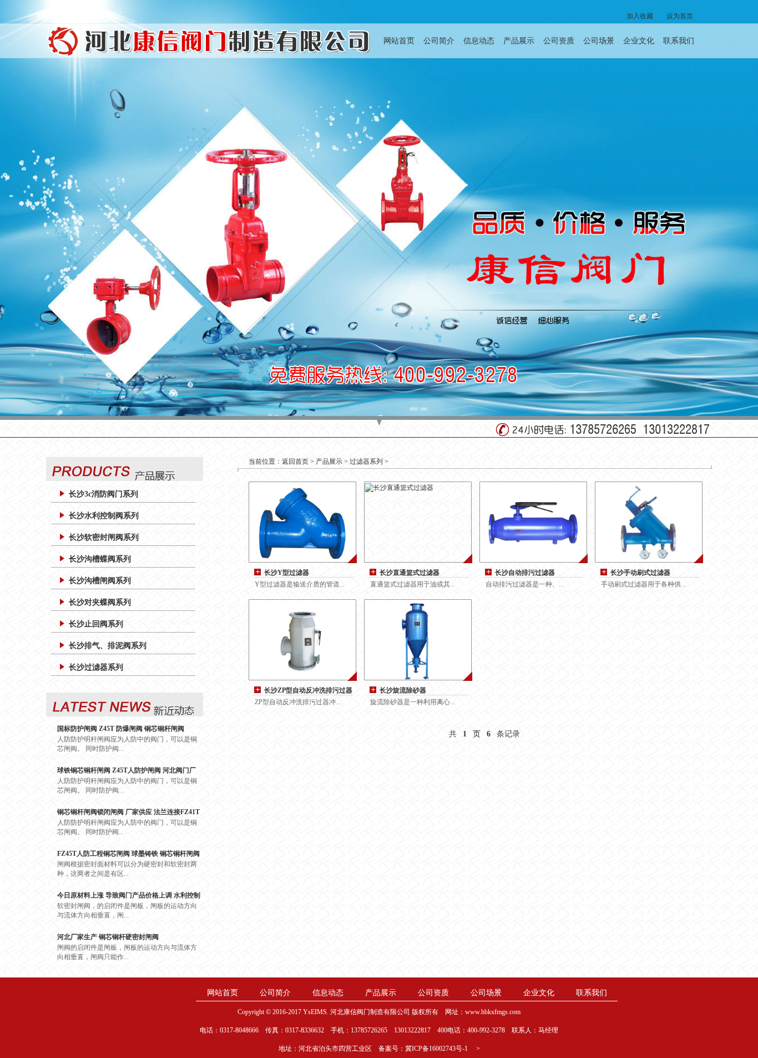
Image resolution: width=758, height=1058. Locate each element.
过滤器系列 (366, 461)
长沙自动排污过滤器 (525, 572)
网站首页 (399, 41)
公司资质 (558, 41)
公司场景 (598, 41)
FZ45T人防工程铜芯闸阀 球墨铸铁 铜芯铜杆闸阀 (128, 854)
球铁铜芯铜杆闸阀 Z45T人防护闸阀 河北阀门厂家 (126, 770)
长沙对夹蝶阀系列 (100, 602)
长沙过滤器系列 (96, 667)
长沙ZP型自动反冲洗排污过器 (308, 690)
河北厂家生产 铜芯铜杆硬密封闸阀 (108, 937)
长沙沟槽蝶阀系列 (100, 559)
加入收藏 (639, 16)
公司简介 (438, 41)
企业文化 (638, 41)
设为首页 (679, 16)
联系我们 (678, 41)
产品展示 (518, 41)
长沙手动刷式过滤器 (640, 572)
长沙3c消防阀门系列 (103, 494)
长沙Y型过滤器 (286, 572)
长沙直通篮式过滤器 (409, 572)
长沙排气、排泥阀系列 (107, 645)
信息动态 (478, 41)
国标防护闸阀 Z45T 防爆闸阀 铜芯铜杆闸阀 (120, 729)
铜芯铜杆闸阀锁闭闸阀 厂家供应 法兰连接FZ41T (128, 812)
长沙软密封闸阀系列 (104, 537)
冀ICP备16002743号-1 (436, 1048)
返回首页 (295, 461)
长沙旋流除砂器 (403, 690)
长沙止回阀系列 (96, 624)
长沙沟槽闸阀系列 (100, 580)
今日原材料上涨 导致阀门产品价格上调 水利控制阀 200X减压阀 (128, 895)
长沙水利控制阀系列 (104, 516)
